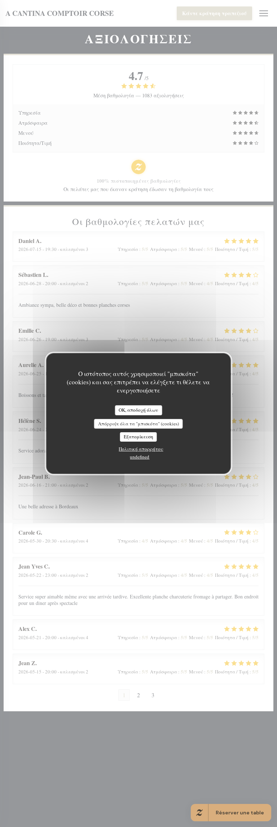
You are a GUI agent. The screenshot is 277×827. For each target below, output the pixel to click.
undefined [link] (139, 457)
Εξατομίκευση (138, 436)
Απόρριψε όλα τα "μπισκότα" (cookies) (138, 423)
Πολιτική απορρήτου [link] (141, 449)
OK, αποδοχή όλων (138, 410)
